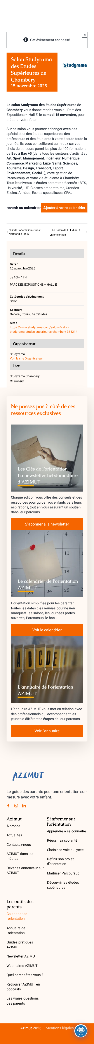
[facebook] (8, 805)
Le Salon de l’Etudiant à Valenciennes (65, 232)
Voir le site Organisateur (26, 358)
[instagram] (16, 805)
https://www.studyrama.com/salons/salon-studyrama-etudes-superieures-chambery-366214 (43, 329)
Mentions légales (60, 1028)
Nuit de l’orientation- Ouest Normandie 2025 (24, 231)
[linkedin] (24, 805)
